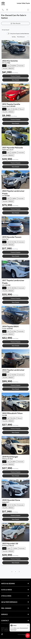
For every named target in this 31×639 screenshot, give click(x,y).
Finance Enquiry (15, 76)
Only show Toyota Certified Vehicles (19, 33)
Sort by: (14, 36)
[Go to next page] (19, 571)
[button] (28, 9)
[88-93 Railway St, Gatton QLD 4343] (7, 10)
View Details (15, 80)
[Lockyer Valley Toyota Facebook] (2, 634)
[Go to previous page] (12, 571)
